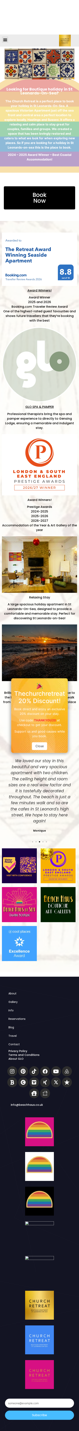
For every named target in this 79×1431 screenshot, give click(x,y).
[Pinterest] (23, 1071)
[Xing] (45, 1082)
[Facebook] (45, 1071)
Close (39, 746)
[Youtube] (56, 1071)
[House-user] (34, 1093)
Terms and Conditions (24, 1055)
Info (11, 1010)
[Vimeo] (34, 1082)
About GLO (16, 1059)
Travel (12, 1036)
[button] (5, 39)
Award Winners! (39, 290)
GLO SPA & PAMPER (39, 407)
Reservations (17, 1019)
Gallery (13, 1002)
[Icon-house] (45, 1093)
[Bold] (12, 1082)
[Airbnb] (67, 1071)
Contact (14, 1044)
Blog (11, 1027)
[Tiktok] (34, 1071)
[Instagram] (12, 1071)
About (12, 993)
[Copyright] (23, 1082)
